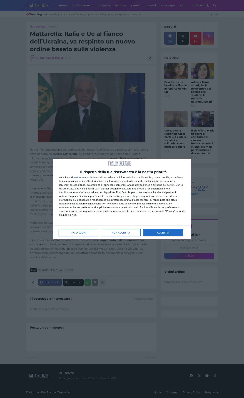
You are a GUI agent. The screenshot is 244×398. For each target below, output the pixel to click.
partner (77, 177)
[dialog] (122, 199)
